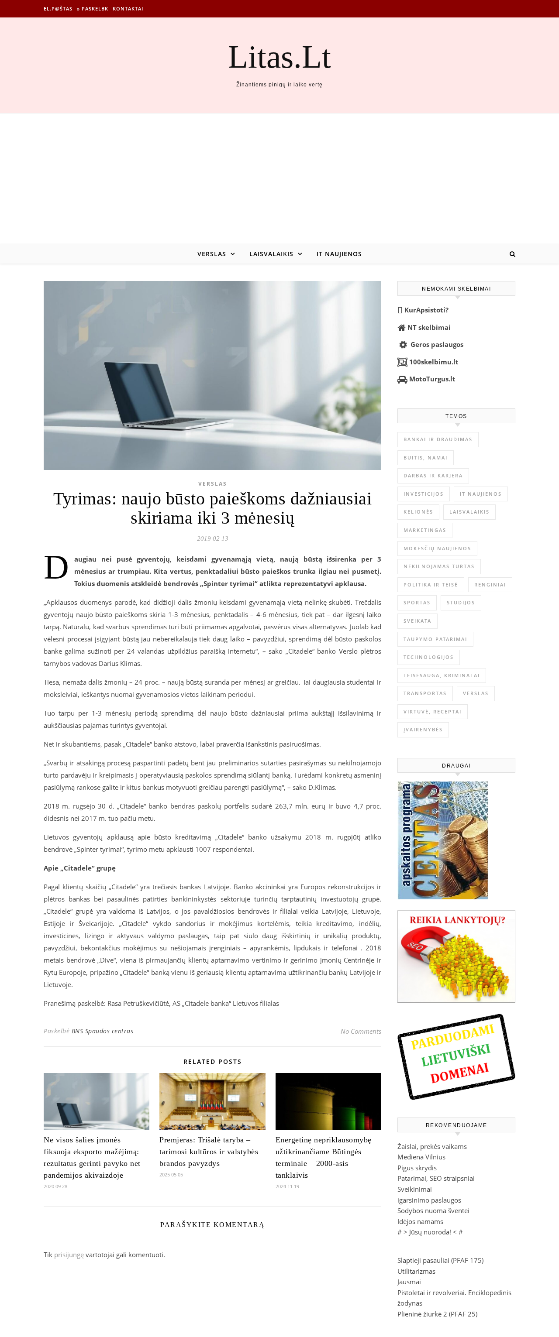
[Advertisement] (279, 179)
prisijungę (69, 1254)
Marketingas (425, 530)
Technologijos (429, 657)
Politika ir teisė (431, 584)
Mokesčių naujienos (437, 548)
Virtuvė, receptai (433, 711)
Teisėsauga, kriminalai (442, 675)
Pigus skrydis (417, 1167)
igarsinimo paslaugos (429, 1200)
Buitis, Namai (426, 457)
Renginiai (490, 584)
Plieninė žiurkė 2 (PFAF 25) (437, 1314)
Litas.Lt (279, 56)
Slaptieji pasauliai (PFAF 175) (440, 1260)
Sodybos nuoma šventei (433, 1210)
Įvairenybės (423, 729)
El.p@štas (58, 8)
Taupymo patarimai (435, 639)
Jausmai (409, 1281)
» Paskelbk (92, 8)
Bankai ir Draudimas (438, 439)
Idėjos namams (420, 1221)
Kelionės (418, 511)
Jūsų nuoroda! (430, 1231)
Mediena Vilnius (421, 1156)
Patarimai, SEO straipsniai (436, 1178)
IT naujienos (339, 254)
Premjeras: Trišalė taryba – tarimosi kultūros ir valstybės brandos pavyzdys (208, 1151)
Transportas (425, 693)
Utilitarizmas (416, 1271)
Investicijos (424, 493)
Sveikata (417, 620)
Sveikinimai (414, 1189)
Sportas (417, 602)
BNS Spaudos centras (103, 1031)
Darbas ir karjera (433, 475)
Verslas (211, 254)
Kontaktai (128, 8)
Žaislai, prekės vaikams (432, 1146)
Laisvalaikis (271, 254)
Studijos (461, 602)
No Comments (361, 1031)
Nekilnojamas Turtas (439, 566)
